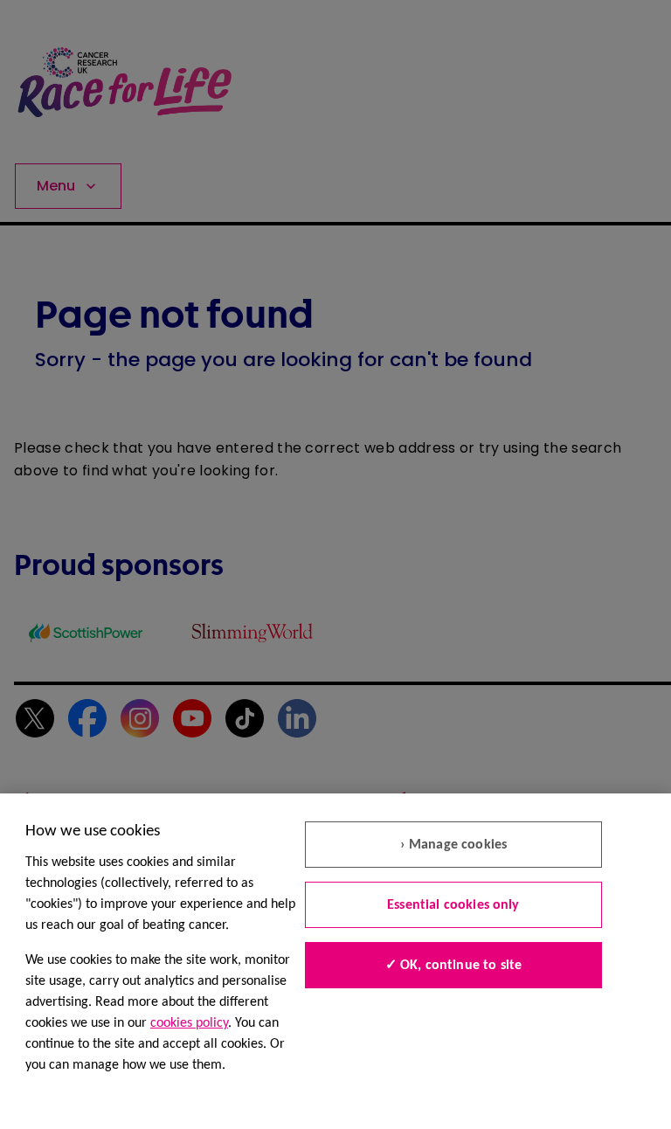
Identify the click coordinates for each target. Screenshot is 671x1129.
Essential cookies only (453, 905)
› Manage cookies (454, 845)
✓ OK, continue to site (453, 966)
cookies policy (189, 1023)
